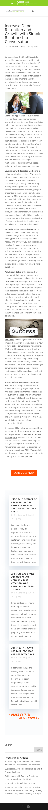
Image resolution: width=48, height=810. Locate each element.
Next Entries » (29, 718)
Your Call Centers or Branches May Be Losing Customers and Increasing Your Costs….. (24, 505)
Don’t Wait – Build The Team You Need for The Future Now (22, 651)
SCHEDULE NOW (24, 473)
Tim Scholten (13, 46)
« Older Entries (20, 714)
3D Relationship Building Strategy (20, 783)
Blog (36, 46)
